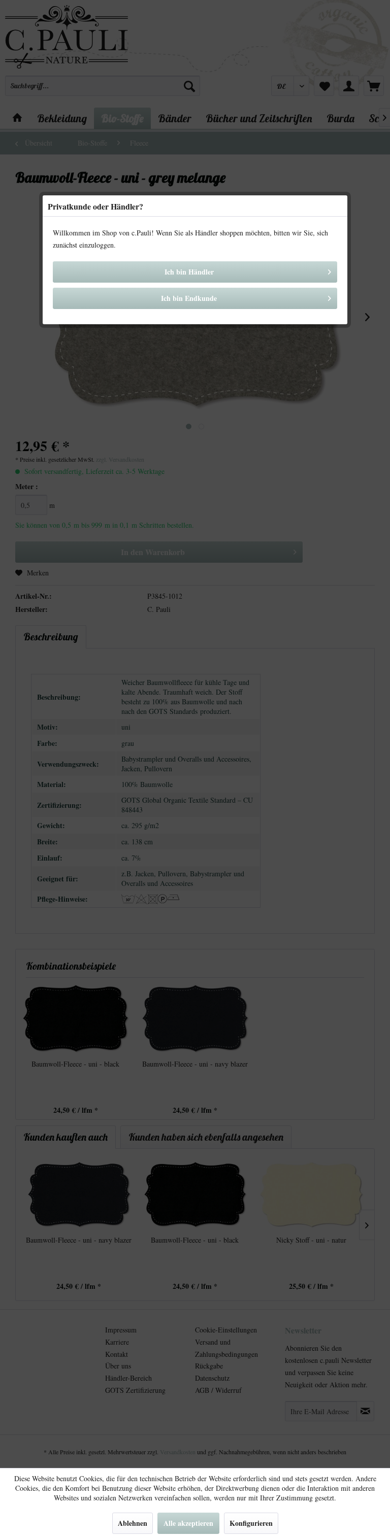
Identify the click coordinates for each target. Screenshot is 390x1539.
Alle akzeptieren (188, 1523)
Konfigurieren (251, 1523)
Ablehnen (132, 1523)
